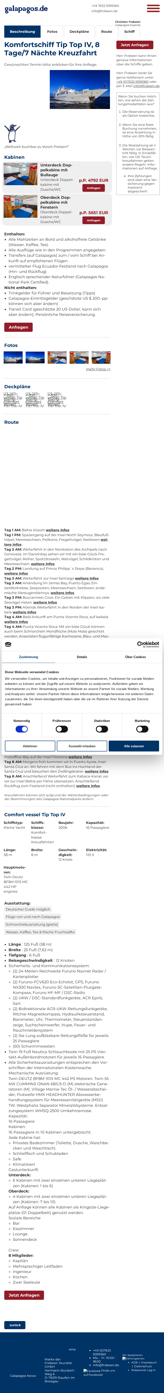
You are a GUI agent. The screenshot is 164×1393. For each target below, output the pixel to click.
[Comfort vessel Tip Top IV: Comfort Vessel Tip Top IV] (13, 399)
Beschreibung (22, 31)
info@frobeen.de (104, 11)
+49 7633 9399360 (105, 6)
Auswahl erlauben (82, 746)
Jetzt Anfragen (24, 1295)
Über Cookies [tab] (135, 657)
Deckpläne (79, 31)
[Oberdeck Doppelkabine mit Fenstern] (20, 207)
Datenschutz (143, 1366)
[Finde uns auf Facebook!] (92, 1370)
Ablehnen (30, 746)
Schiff (129, 31)
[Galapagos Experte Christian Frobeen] (129, 18)
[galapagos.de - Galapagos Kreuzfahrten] (26, 9)
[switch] (62, 729)
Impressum (149, 1362)
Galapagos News (23, 1376)
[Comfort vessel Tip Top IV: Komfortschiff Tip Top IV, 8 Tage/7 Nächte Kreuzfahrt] (80, 107)
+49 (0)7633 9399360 (132, 82)
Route (106, 31)
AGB (134, 1362)
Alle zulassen (134, 746)
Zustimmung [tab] (28, 657)
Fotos (52, 31)
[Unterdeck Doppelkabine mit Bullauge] (20, 174)
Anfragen (93, 188)
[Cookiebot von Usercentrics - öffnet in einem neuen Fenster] (140, 644)
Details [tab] (82, 657)
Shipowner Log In (143, 1370)
